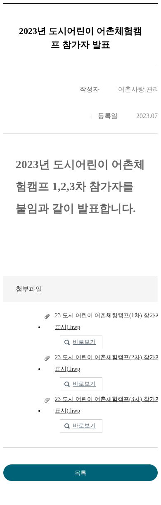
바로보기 (84, 342)
